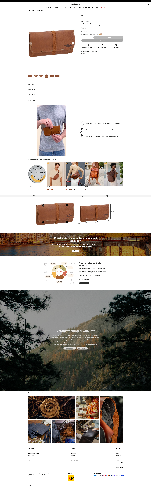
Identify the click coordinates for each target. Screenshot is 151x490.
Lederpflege (75, 250)
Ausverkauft (108, 37)
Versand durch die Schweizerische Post (35, 1)
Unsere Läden (119, 455)
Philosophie (118, 451)
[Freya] (75, 174)
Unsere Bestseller (84, 283)
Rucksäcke (55, 7)
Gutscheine (118, 453)
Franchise (118, 460)
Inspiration (118, 465)
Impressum (73, 455)
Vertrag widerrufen (32, 458)
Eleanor (86, 186)
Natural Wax (30, 186)
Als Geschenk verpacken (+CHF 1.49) (90, 34)
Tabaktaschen (38, 10)
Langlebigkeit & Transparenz (79, 348)
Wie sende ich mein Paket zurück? (78, 451)
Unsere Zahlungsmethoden (33, 453)
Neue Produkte (96, 7)
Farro (42, 10)
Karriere (117, 458)
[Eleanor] (94, 174)
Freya (67, 186)
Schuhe (78, 7)
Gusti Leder (32, 485)
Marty (105, 186)
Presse (117, 469)
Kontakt (29, 460)
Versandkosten (90, 23)
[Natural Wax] (37, 174)
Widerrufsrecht (74, 453)
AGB (72, 458)
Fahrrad (63, 7)
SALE (102, 7)
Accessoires (86, 7)
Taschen (48, 7)
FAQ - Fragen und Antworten (34, 451)
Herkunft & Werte (119, 462)
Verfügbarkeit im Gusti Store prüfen (90, 51)
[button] (3, 4)
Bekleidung (70, 7)
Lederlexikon (30, 465)
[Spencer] (56, 174)
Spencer (48, 186)
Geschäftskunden (119, 467)
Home (29, 10)
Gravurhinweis (84, 31)
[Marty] (113, 174)
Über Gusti (68, 348)
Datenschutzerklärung (75, 460)
